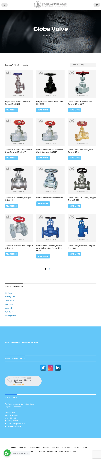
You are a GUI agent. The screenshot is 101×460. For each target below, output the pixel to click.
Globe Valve (9, 308)
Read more (11, 110)
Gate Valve (9, 304)
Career (84, 447)
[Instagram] (50, 368)
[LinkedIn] (58, 368)
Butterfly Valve (10, 297)
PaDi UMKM (9, 312)
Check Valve (9, 300)
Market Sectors (34, 447)
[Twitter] (43, 368)
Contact (76, 447)
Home (45, 36)
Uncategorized (10, 316)
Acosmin (72, 451)
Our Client (66, 447)
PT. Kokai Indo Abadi (34, 451)
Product (46, 447)
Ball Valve (8, 293)
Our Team (55, 447)
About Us (22, 447)
